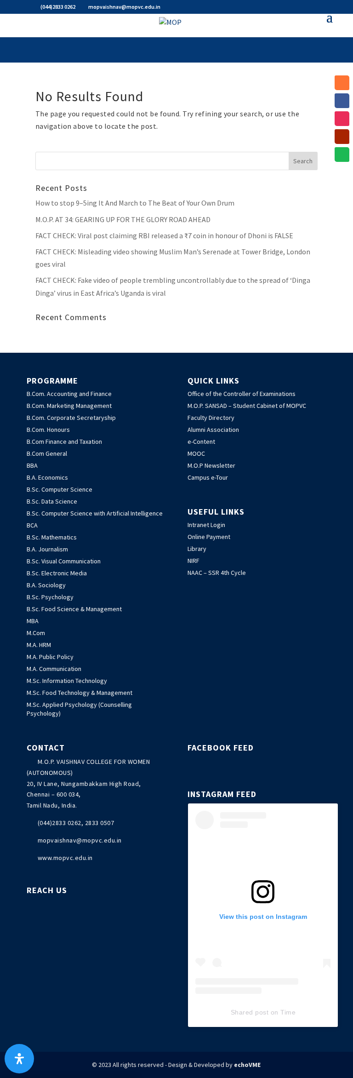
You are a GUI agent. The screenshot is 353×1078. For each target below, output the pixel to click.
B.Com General (47, 453)
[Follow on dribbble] (342, 154)
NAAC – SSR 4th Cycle (217, 572)
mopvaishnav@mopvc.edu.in (80, 840)
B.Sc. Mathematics (52, 537)
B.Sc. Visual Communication (64, 561)
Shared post (250, 1012)
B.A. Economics (47, 477)
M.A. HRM (39, 645)
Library (197, 549)
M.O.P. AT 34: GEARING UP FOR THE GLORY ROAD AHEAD (123, 219)
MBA (33, 621)
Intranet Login (206, 525)
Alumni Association (213, 429)
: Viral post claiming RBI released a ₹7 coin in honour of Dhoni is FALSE (164, 235)
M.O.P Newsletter (211, 465)
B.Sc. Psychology (50, 597)
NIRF (193, 560)
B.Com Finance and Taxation (64, 441)
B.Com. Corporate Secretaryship (71, 417)
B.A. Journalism (47, 549)
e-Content (201, 441)
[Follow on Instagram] (342, 118)
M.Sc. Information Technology (67, 681)
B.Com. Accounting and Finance (69, 394)
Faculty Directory (211, 417)
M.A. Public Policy (50, 657)
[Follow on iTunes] (342, 82)
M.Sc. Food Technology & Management (79, 692)
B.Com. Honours (48, 429)
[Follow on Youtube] (342, 136)
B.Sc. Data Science (52, 501)
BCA (32, 525)
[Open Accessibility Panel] (19, 1058)
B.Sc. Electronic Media (57, 573)
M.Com (36, 633)
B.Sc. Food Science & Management (74, 609)
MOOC (196, 453)
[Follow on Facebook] (342, 100)
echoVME (247, 1065)
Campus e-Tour (208, 477)
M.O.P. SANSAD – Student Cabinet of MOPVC (247, 405)
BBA (32, 465)
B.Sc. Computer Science (59, 489)
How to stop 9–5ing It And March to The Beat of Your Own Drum (134, 202)
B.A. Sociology (46, 585)
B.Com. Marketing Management (69, 405)
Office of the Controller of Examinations (242, 394)
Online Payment (209, 537)
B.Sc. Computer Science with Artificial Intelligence (95, 513)
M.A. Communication (54, 669)
